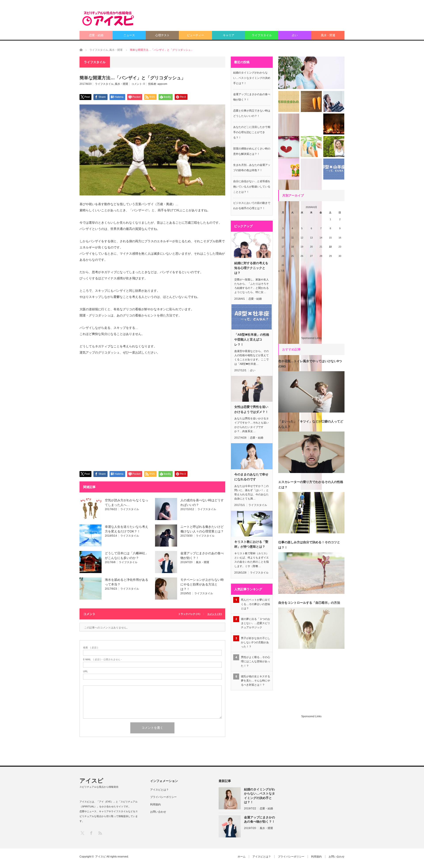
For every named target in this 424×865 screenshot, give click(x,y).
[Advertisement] (264, 19)
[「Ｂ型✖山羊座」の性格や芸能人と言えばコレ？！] (333, 169)
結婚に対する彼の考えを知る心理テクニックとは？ (251, 268)
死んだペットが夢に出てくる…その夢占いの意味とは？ (255, 604)
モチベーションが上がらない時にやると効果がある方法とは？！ (202, 584)
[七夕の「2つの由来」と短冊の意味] (311, 146)
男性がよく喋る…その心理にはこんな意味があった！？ (255, 661)
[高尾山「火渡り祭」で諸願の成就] (333, 124)
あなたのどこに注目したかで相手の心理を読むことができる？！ (251, 132)
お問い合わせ (158, 811)
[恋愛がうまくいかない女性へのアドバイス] (288, 146)
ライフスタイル (262, 35)
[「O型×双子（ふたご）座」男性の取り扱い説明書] (288, 169)
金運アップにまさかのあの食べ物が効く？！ (259, 819)
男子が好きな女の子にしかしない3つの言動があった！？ (255, 642)
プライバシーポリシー (163, 797)
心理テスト (162, 35)
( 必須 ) (90, 647)
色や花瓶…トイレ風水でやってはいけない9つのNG (310, 363)
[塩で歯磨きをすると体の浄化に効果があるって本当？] (288, 279)
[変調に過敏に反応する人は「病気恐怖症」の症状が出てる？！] (311, 73)
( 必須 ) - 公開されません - (102, 659)
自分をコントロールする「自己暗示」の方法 (309, 602)
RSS (100, 833)
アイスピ (91, 780)
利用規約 (155, 804)
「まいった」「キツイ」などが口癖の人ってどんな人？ (310, 424)
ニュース (129, 35)
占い (295, 35)
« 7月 (281, 271)
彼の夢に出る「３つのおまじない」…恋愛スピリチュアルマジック (255, 623)
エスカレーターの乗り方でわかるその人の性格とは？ (310, 484)
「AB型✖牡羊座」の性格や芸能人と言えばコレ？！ (251, 339)
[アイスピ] (108, 18)
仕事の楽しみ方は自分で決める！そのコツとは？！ (309, 544)
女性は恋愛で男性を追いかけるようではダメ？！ (251, 409)
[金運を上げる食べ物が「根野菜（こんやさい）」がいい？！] (311, 101)
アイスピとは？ (159, 789)
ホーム (242, 856)
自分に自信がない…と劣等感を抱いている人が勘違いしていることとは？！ (251, 186)
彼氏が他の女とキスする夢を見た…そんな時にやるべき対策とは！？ (255, 680)
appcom (162, 83)
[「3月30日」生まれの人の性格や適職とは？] (288, 101)
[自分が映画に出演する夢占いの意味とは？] (333, 101)
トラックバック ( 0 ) (189, 614)
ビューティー (195, 35)
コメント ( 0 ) (214, 614)
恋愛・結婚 (96, 35)
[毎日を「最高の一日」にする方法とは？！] (333, 146)
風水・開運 (328, 35)
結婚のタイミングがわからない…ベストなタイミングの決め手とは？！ (251, 78)
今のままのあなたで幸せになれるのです (251, 477)
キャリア (228, 35)
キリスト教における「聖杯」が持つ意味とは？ (251, 544)
